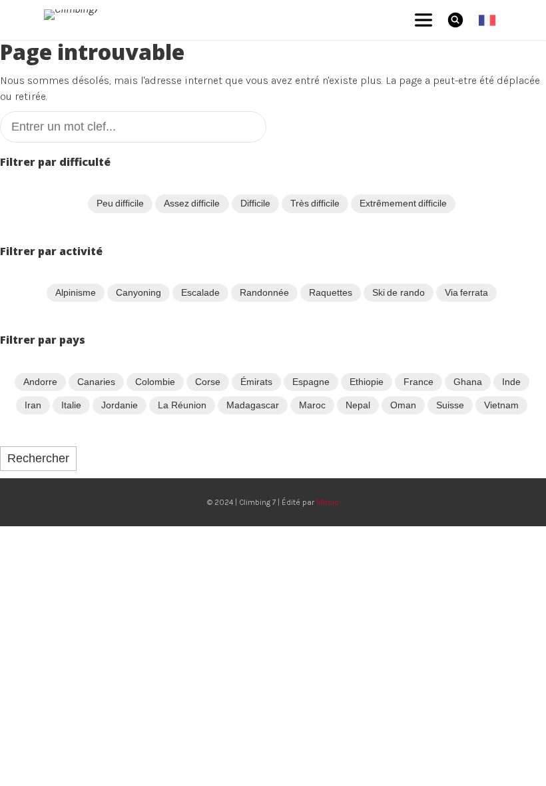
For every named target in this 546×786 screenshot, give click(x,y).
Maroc (312, 405)
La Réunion (182, 405)
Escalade (200, 292)
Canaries (96, 381)
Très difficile (315, 203)
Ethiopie (367, 381)
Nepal (358, 405)
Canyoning (138, 292)
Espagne (311, 381)
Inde (511, 381)
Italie (71, 405)
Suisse (450, 405)
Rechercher (38, 458)
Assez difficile (192, 203)
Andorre (40, 381)
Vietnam (501, 405)
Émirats (256, 381)
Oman (403, 405)
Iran (33, 405)
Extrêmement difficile (403, 203)
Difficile (255, 203)
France (418, 381)
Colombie (155, 381)
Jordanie (119, 405)
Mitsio (327, 502)
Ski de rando (398, 292)
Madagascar (252, 405)
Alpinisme (75, 292)
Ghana (467, 381)
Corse (207, 381)
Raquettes (330, 292)
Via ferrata (466, 292)
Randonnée (264, 292)
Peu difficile (120, 203)
